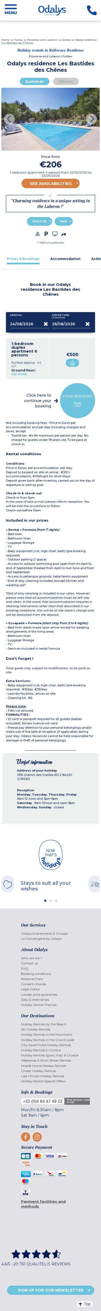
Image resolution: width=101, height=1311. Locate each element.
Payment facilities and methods (43, 1204)
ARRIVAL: (16, 315)
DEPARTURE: (61, 316)
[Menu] (10, 10)
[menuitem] (50, 933)
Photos (39, 221)
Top (87, 1304)
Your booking (77, 396)
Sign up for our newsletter (50, 1290)
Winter (65, 81)
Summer (34, 81)
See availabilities (51, 183)
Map (63, 221)
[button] (50, 242)
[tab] (23, 259)
